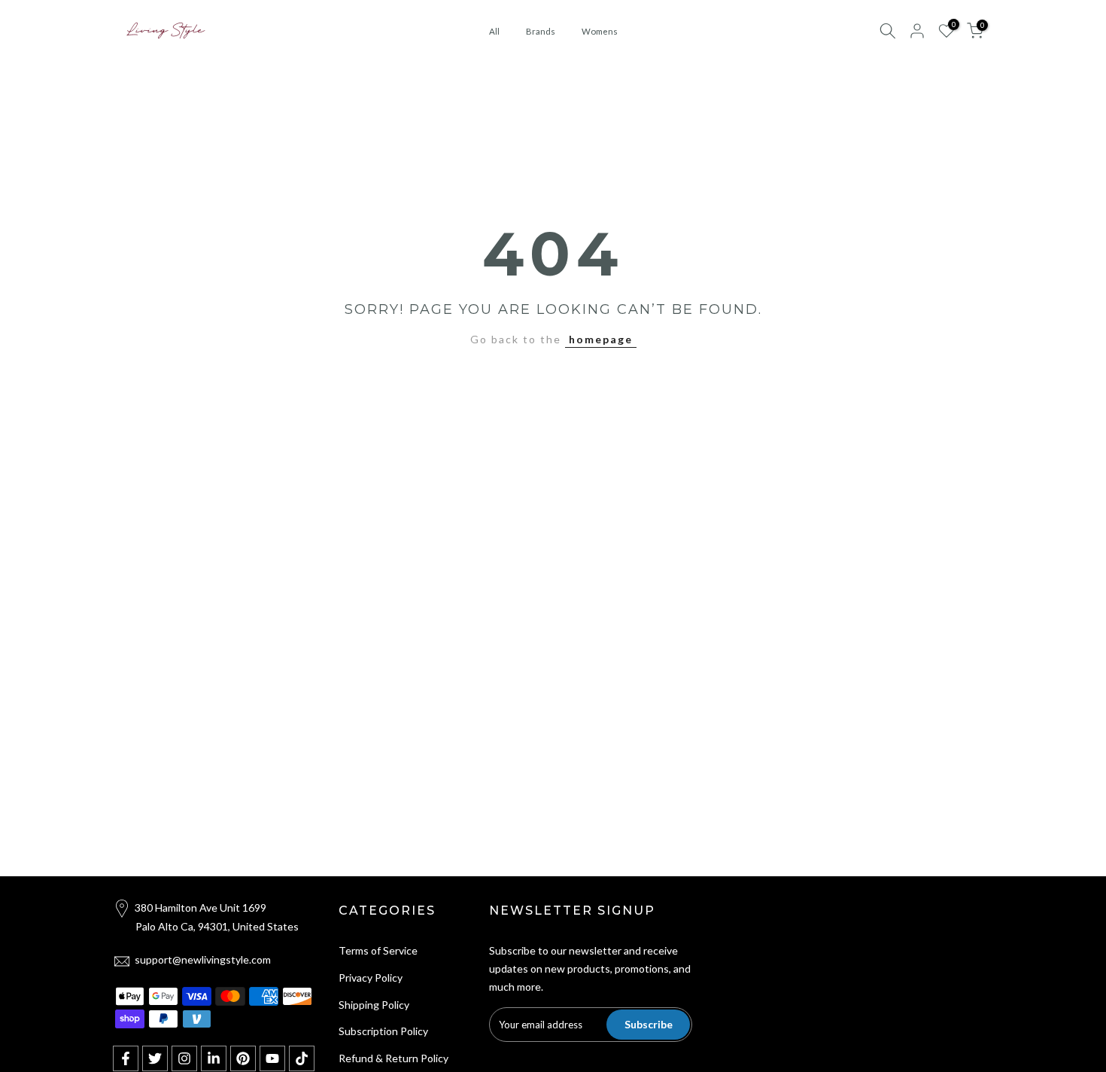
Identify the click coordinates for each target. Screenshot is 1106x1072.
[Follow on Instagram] (184, 1058)
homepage (601, 339)
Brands (540, 31)
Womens (600, 31)
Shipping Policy (374, 1004)
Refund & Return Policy (393, 1058)
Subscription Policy (383, 1031)
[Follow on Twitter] (155, 1058)
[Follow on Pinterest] (243, 1058)
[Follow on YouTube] (272, 1058)
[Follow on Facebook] (125, 1058)
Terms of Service (378, 950)
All (494, 31)
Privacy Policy (371, 977)
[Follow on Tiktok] (301, 1058)
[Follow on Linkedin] (213, 1058)
